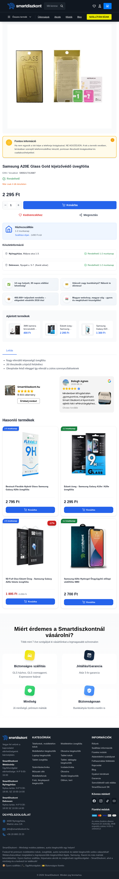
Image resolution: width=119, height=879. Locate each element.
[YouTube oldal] (114, 801)
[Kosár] (108, 6)
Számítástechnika (41, 767)
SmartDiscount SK (101, 787)
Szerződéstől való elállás (104, 782)
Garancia (96, 778)
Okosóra (65, 771)
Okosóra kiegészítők (71, 751)
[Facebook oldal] (94, 801)
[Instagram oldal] (100, 801)
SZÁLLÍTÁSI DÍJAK (99, 17)
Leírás (9, 350)
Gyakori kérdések (100, 774)
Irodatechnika (67, 767)
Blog (79, 17)
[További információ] (112, 140)
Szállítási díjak (22, 235)
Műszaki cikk (38, 771)
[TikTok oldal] (107, 801)
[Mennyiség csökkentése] (5, 205)
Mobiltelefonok (39, 776)
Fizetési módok (99, 752)
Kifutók (69, 17)
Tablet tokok (67, 755)
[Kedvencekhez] (53, 477)
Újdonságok (43, 17)
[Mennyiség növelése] (18, 205)
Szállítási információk (102, 748)
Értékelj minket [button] (28, 401)
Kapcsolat (96, 765)
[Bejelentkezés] (100, 6)
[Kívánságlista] (94, 6)
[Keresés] (61, 6)
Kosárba (72, 205)
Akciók (57, 17)
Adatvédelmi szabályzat (103, 756)
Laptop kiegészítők (41, 755)
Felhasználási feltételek (103, 761)
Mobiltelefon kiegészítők (44, 751)
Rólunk (95, 743)
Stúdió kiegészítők (70, 776)
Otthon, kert (66, 780)
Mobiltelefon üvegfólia (71, 743)
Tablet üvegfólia (40, 759)
